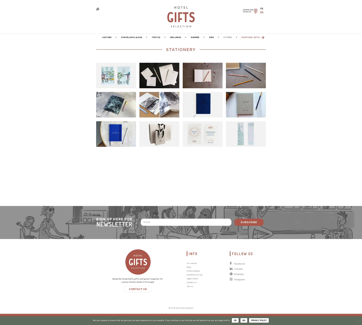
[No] (358, 320)
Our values (192, 263)
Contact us (138, 289)
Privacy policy (259, 320)
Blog (189, 267)
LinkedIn (238, 269)
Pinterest (239, 274)
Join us (190, 286)
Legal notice (192, 279)
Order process (193, 271)
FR (261, 8)
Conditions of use (194, 275)
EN (261, 12)
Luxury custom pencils (245, 75)
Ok (235, 320)
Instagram (239, 279)
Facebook (239, 264)
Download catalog (248, 11)
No (244, 320)
